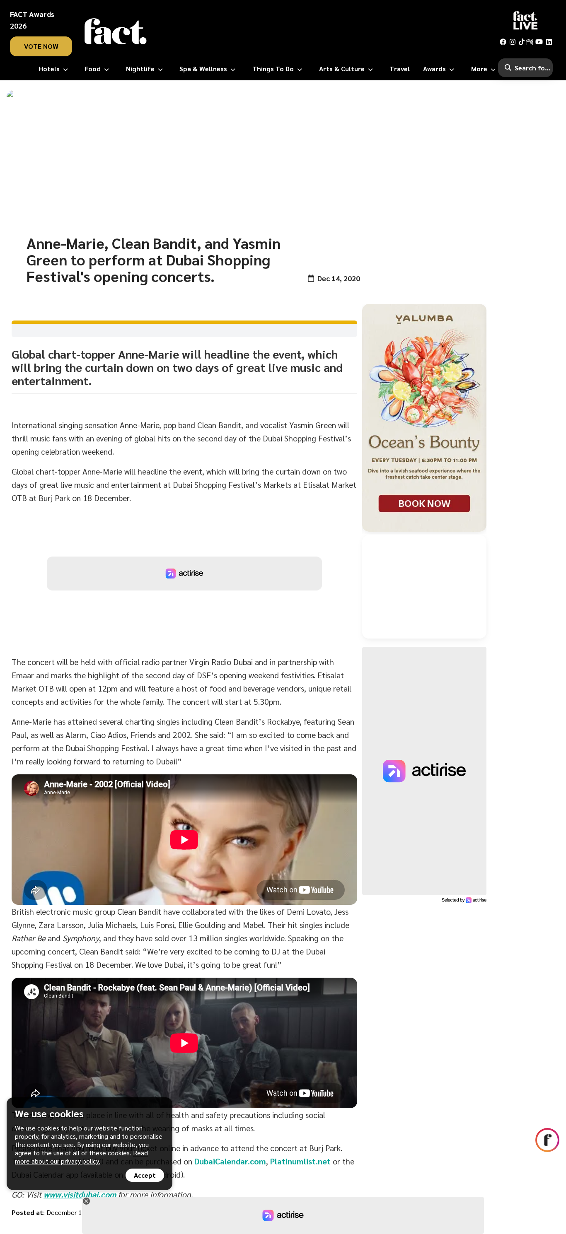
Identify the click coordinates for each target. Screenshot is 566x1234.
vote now (41, 46)
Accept (145, 1175)
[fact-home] (115, 31)
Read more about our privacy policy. (81, 1156)
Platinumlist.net (300, 1161)
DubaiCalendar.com (230, 1161)
